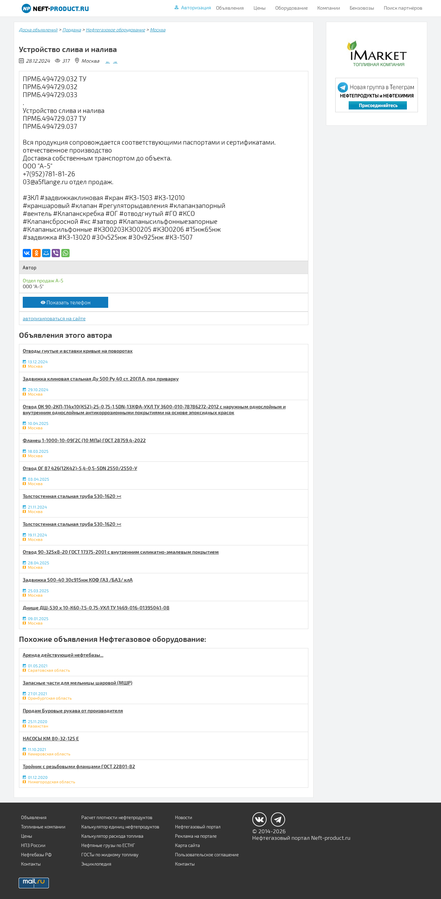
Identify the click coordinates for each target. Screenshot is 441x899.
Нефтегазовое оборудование (115, 29)
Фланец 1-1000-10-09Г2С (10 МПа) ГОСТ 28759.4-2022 (84, 440)
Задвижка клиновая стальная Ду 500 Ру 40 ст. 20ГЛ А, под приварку (101, 378)
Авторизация (196, 7)
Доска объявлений (38, 29)
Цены (260, 8)
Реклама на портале (196, 836)
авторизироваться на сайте (54, 318)
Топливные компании (43, 826)
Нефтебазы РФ (36, 854)
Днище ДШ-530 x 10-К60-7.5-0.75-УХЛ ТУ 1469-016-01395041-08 (96, 607)
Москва (157, 29)
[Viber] (56, 253)
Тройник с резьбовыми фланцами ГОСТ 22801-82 (79, 766)
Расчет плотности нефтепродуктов (116, 817)
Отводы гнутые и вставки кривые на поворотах (78, 351)
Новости (183, 817)
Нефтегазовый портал (197, 826)
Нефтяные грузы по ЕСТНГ (108, 845)
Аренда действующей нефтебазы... (63, 655)
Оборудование (291, 8)
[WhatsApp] (65, 253)
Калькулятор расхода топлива (112, 836)
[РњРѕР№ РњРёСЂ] (46, 253)
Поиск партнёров (403, 8)
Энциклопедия (96, 864)
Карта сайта (187, 845)
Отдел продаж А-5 (43, 280)
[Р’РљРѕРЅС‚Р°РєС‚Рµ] (27, 253)
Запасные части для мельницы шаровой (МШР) (77, 683)
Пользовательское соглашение (207, 854)
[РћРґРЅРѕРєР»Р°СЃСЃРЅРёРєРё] (36, 253)
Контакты (31, 864)
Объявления (230, 8)
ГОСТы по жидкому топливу (110, 854)
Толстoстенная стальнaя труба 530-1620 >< (72, 496)
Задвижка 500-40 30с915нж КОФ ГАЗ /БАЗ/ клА (78, 580)
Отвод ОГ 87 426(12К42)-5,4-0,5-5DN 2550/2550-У (80, 468)
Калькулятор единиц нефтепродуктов (120, 826)
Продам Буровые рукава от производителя (73, 710)
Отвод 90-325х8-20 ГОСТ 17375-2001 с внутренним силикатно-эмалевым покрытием (121, 552)
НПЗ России (33, 845)
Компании (328, 8)
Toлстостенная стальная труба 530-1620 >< (72, 524)
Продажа (71, 29)
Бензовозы (362, 8)
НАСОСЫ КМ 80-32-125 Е (51, 738)
